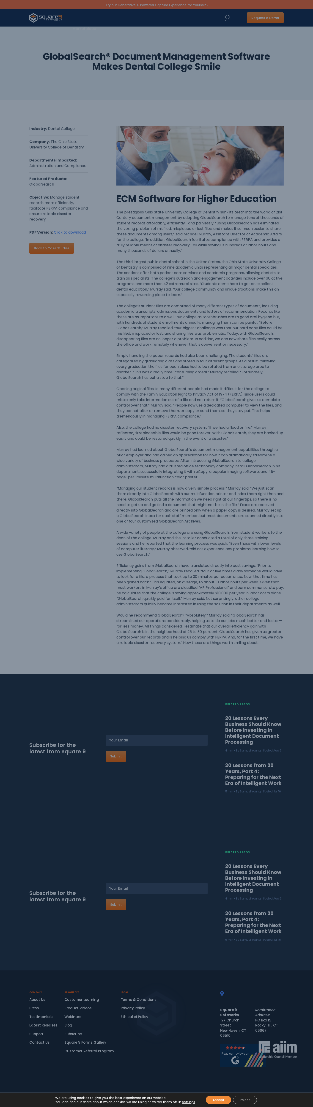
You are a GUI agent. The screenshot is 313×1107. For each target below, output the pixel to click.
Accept (218, 1100)
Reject (245, 1100)
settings (188, 1102)
